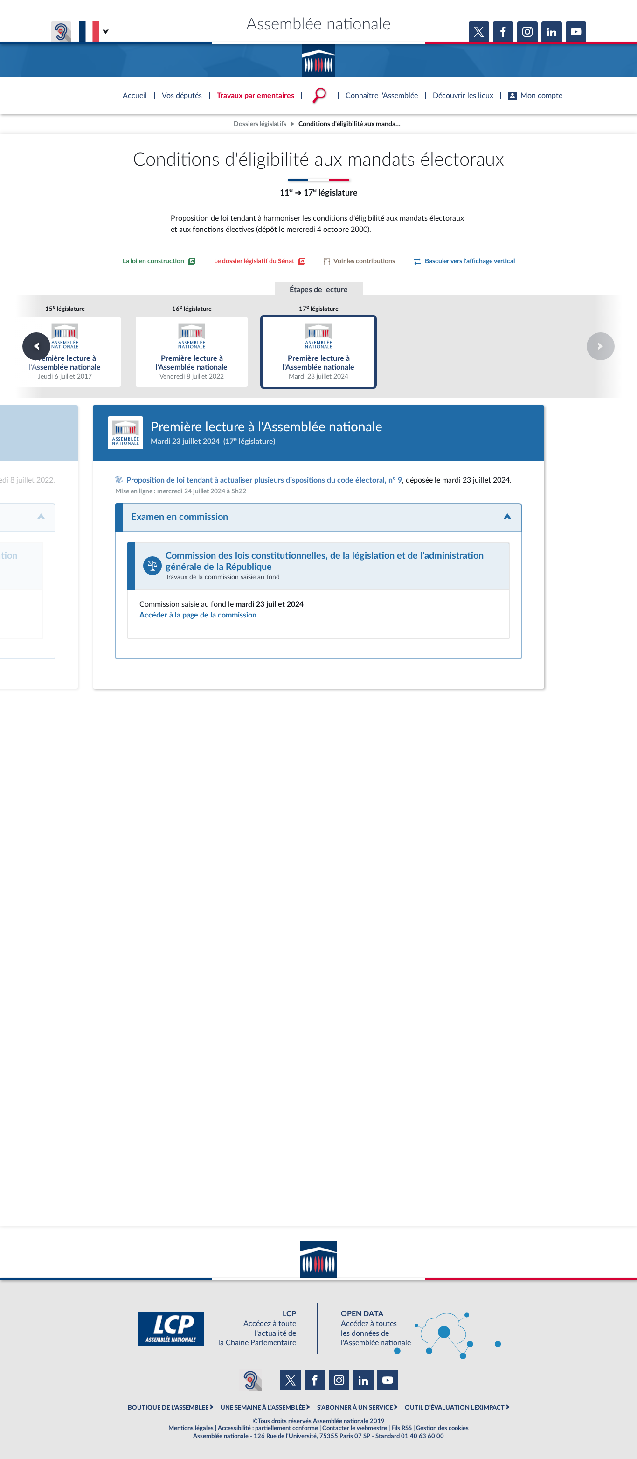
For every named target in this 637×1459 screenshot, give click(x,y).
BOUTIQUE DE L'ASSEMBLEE (168, 1407)
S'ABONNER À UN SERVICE (355, 1407)
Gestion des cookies (442, 1428)
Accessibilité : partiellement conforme (268, 1428)
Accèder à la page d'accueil (318, 57)
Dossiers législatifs (260, 123)
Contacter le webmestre (354, 1428)
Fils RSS (401, 1428)
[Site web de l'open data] (412, 1328)
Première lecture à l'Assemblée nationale (65, 351)
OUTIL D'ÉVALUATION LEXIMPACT (455, 1407)
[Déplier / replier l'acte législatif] (318, 517)
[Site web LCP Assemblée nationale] (224, 1328)
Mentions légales (191, 1428)
